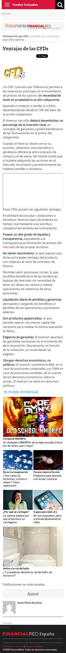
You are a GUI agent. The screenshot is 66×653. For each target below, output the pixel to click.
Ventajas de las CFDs (15, 36)
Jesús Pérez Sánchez (13, 39)
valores (32, 95)
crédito (51, 106)
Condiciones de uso (13, 646)
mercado (9, 247)
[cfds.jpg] (14, 71)
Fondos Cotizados (25, 4)
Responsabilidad (34, 646)
